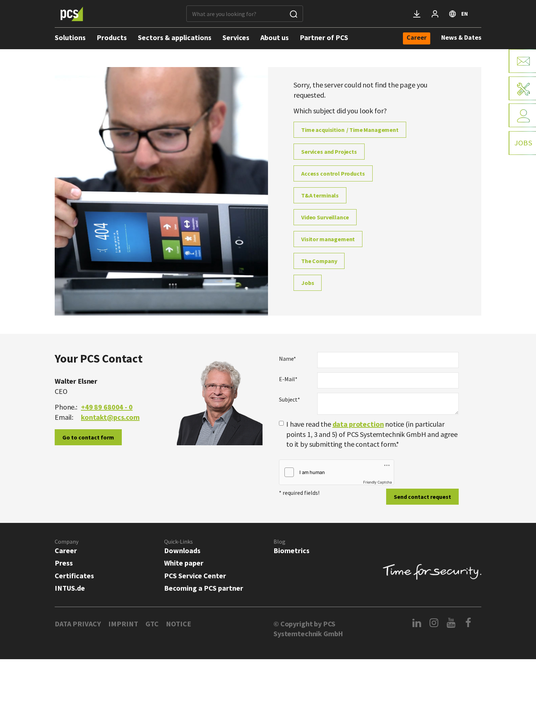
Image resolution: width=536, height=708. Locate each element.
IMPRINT (123, 623)
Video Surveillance (325, 217)
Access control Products (333, 173)
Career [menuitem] (417, 38)
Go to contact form (88, 437)
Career (66, 550)
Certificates (74, 575)
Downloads (182, 550)
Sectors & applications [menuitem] (174, 37)
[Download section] (416, 14)
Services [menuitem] (235, 37)
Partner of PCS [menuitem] (324, 37)
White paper (183, 562)
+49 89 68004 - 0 (107, 406)
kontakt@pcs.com (110, 417)
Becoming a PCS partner (203, 587)
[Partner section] (435, 14)
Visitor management (328, 239)
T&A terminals (320, 195)
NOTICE (178, 623)
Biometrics (291, 550)
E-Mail (288, 379)
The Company (319, 261)
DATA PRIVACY (78, 623)
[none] (416, 38)
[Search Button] (293, 14)
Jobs (307, 282)
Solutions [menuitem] (70, 37)
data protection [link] (358, 424)
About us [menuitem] (274, 37)
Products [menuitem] (112, 37)
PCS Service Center (195, 575)
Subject (289, 399)
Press (64, 562)
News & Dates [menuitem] (461, 37)
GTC (152, 623)
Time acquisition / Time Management (350, 129)
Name (287, 358)
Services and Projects (329, 151)
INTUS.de (70, 587)
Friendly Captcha (377, 482)
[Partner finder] (522, 115)
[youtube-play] (451, 622)
